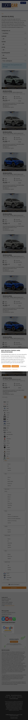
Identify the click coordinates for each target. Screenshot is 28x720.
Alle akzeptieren (6, 366)
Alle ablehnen (15, 366)
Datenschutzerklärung (6, 369)
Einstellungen (23, 366)
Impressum (15, 369)
